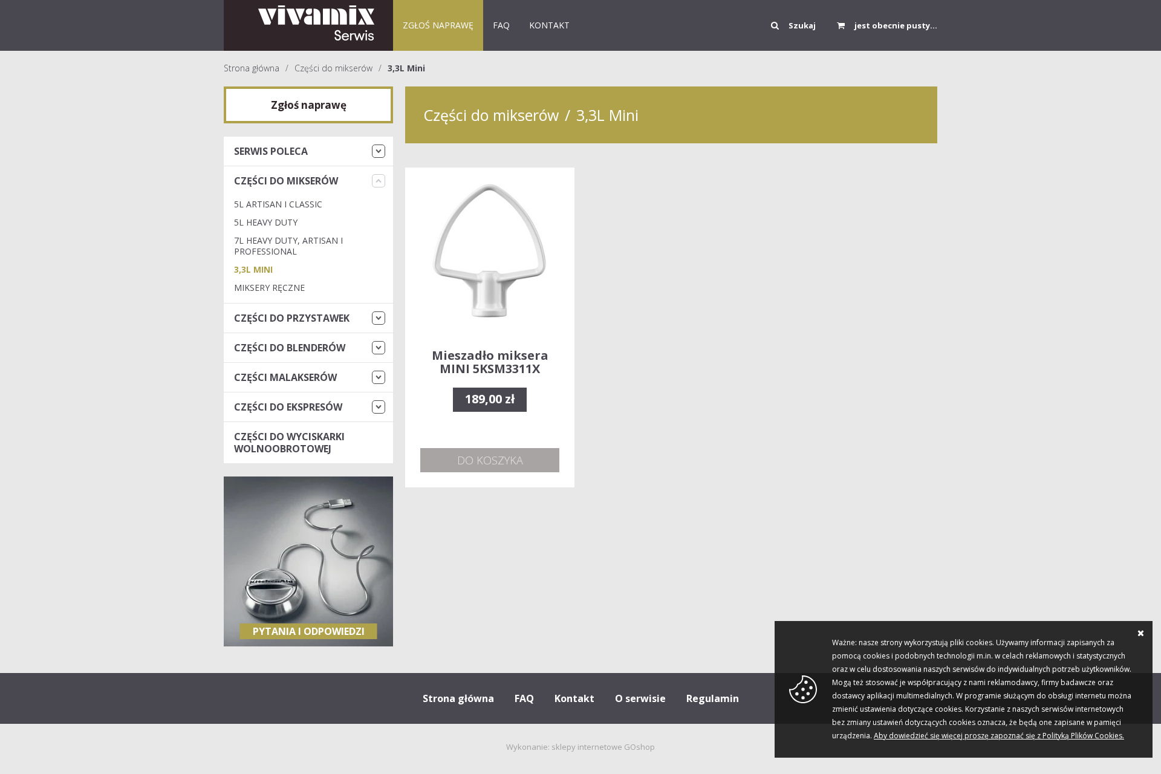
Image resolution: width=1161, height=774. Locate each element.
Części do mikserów (333, 68)
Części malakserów (285, 377)
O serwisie (640, 698)
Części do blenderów (289, 347)
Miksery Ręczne (269, 287)
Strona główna (251, 68)
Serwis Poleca (271, 151)
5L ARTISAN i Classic (278, 204)
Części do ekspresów (288, 407)
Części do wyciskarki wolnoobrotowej (289, 442)
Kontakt (574, 698)
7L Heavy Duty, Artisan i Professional (288, 246)
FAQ (501, 25)
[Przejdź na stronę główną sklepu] (308, 25)
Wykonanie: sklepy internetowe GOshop (580, 746)
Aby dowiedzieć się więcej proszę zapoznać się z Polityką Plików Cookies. (999, 735)
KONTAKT (549, 25)
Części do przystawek (292, 318)
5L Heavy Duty (266, 222)
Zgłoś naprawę (438, 25)
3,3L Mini (406, 68)
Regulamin (712, 698)
